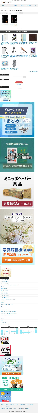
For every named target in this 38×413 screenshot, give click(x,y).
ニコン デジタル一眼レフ (5, 281)
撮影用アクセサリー (4, 288)
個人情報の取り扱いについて (24, 404)
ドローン (2, 318)
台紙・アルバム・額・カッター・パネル (7, 304)
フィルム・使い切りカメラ (5, 295)
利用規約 (31, 404)
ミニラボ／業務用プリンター (5, 297)
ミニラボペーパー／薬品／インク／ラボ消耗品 (8, 299)
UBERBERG (27, 408)
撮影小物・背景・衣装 (4, 293)
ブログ (35, 5)
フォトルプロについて (9, 5)
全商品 (2, 8)
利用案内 (15, 5)
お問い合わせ (8, 406)
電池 (1, 306)
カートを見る (28, 5)
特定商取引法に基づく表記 (14, 404)
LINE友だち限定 (3, 322)
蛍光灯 (2, 320)
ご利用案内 (6, 404)
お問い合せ (22, 5)
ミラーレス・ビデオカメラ (5, 283)
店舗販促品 (2, 302)
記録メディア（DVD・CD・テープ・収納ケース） (8, 311)
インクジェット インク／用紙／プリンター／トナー (10, 8)
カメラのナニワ (9, 408)
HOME (3, 5)
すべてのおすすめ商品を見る (33, 71)
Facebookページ (3, 408)
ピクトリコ (20, 8)
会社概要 (2, 404)
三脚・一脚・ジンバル (4, 290)
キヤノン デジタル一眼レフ (5, 279)
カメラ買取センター (21, 408)
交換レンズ (2, 286)
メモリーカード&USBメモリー (5, 309)
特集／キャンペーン (4, 316)
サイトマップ (3, 406)
